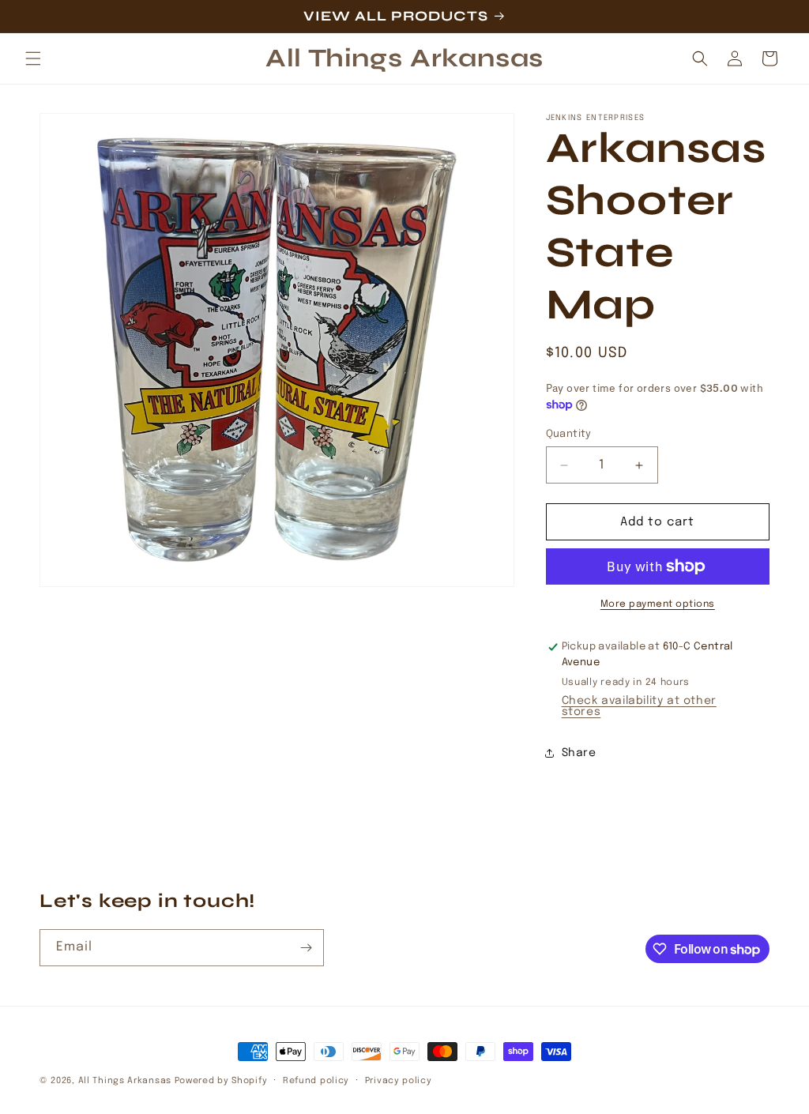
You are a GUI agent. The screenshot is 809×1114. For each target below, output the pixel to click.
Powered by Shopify (221, 1081)
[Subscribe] (305, 947)
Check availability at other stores (639, 706)
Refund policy (316, 1081)
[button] (33, 58)
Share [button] (579, 752)
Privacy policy (398, 1081)
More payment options (657, 604)
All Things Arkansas (124, 1081)
